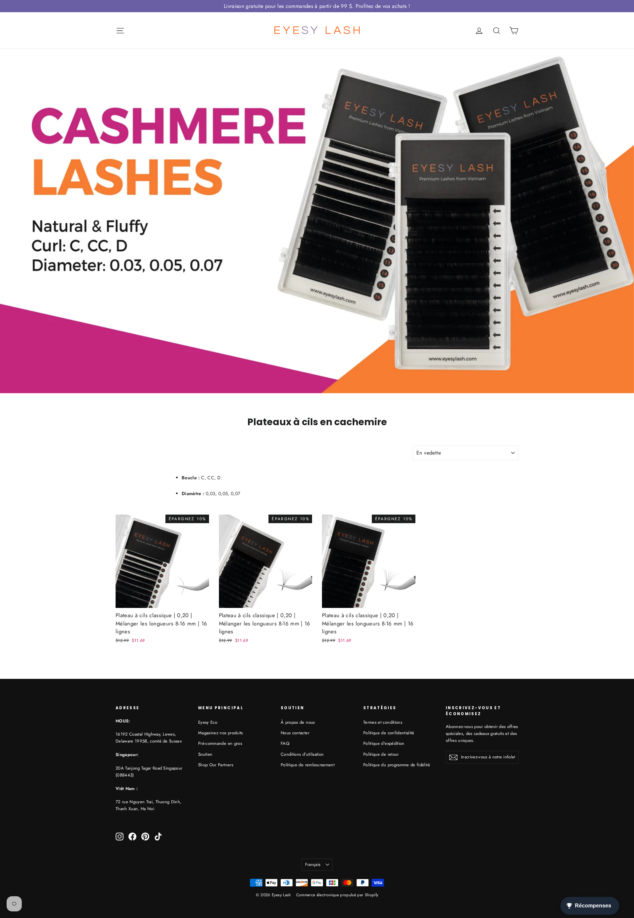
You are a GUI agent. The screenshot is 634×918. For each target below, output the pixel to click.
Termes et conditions (382, 722)
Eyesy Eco (207, 722)
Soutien (205, 754)
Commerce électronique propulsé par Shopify (337, 895)
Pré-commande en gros (220, 743)
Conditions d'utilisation (302, 754)
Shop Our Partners (215, 765)
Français (313, 864)
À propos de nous (298, 722)
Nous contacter (295, 733)
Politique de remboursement (308, 765)
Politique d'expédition (384, 743)
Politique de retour (381, 754)
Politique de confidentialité (388, 733)
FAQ (285, 743)
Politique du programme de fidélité (396, 765)
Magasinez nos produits (220, 733)
